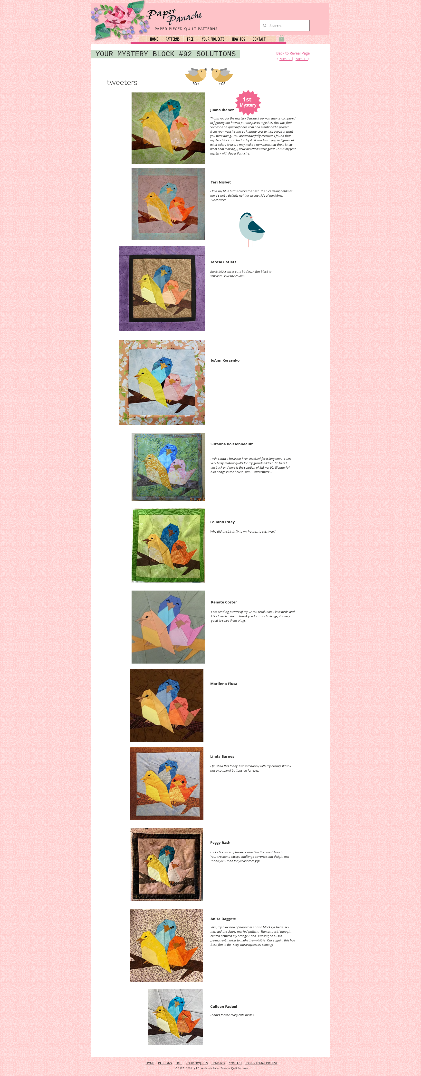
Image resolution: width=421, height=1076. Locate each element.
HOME (150, 1063)
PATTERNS (165, 1063)
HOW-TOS (218, 1063)
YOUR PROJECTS (197, 1063)
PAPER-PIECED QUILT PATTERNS (186, 28)
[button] (172, 39)
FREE (179, 1063)
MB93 (285, 58)
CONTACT (235, 1063)
